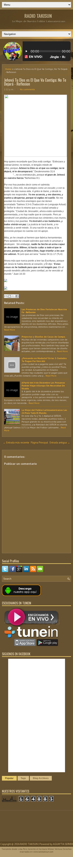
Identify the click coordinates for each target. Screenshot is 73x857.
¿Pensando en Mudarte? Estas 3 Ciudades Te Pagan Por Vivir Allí (44, 360)
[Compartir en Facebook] (17, 296)
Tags (23, 778)
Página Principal (39, 442)
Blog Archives (41, 778)
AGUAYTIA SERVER (63, 844)
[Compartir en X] (13, 296)
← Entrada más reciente (16, 442)
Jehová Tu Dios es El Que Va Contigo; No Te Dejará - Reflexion (35, 82)
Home (8, 69)
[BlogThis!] (9, 296)
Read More (9, 329)
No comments (27, 89)
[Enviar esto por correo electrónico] (6, 296)
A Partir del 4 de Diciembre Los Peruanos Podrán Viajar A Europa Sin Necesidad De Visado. (43, 385)
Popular (9, 778)
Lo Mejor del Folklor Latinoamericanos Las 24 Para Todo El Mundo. (44, 411)
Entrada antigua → (60, 442)
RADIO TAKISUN (38, 15)
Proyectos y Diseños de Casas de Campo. (44, 336)
